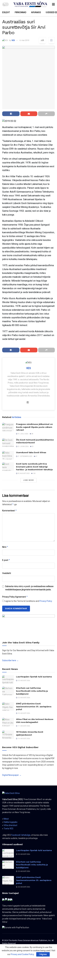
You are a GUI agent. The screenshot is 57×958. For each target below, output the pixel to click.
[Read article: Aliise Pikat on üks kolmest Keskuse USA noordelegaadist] (8, 722)
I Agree (43, 954)
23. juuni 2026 (22, 446)
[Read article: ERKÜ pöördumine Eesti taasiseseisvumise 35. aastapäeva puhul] (8, 706)
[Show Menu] (53, 4)
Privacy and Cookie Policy (22, 954)
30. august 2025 (23, 473)
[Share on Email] (28, 113)
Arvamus (36, 12)
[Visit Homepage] (30, 4)
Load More (28, 480)
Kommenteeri (9, 510)
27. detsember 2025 (24, 456)
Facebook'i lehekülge (20, 835)
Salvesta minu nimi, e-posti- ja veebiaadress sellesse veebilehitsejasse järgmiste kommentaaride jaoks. (29, 588)
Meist (6, 819)
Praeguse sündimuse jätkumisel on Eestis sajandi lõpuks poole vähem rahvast (34, 427)
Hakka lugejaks (10, 822)
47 (36, 456)
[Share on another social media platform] (46, 113)
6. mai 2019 (24, 40)
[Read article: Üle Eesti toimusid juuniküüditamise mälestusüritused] (8, 442)
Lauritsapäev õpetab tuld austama (34, 676)
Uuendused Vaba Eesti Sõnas (31, 452)
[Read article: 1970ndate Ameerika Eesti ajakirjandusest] (8, 735)
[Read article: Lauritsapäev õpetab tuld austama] (8, 679)
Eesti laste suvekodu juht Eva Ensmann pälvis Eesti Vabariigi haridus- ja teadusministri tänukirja (34, 467)
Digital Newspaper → (11, 775)
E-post (6, 560)
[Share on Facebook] (11, 113)
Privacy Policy (45, 601)
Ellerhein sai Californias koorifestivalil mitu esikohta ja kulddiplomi (32, 691)
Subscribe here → (10, 660)
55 (32, 446)
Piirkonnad (20, 12)
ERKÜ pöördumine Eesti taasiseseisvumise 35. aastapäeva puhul (33, 706)
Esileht (6, 12)
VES (13, 40)
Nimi (5, 547)
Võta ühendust (10, 825)
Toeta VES (8, 828)
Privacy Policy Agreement (15, 596)
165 (34, 473)
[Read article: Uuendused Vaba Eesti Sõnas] (8, 455)
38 (32, 434)
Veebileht (6, 573)
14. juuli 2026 (22, 434)
